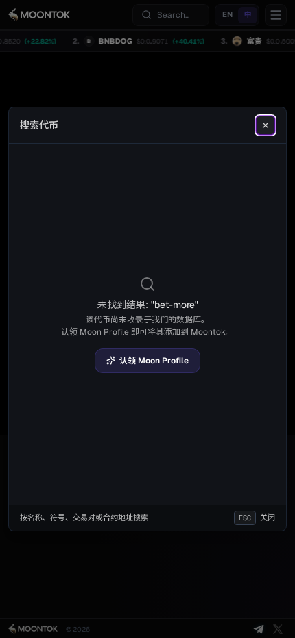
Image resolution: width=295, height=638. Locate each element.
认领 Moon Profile (154, 360)
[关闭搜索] (265, 125)
